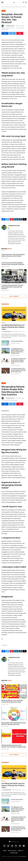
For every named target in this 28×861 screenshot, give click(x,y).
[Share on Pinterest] (19, 33)
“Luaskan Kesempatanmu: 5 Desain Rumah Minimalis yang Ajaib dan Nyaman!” (12, 286)
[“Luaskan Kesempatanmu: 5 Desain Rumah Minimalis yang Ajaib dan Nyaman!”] (14, 276)
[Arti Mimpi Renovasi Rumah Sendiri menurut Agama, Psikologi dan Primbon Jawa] (5, 351)
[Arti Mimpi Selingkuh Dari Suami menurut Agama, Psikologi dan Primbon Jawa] (5, 361)
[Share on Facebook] (5, 33)
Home (2, 6)
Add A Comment (14, 296)
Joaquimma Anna (10, 25)
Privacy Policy (12, 850)
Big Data (4, 645)
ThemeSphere (22, 856)
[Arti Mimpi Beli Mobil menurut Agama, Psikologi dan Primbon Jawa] (14, 314)
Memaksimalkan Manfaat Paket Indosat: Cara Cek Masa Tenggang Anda (13, 746)
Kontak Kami (14, 852)
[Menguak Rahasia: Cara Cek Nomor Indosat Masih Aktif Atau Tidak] (14, 691)
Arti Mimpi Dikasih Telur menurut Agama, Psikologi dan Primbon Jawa (18, 370)
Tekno (3, 383)
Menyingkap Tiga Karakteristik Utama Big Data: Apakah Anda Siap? (13, 723)
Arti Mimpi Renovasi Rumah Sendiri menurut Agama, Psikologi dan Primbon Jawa (17, 351)
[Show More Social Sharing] (25, 33)
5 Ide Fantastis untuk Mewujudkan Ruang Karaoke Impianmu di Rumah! (12, 263)
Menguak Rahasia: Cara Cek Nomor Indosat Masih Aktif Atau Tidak (12, 701)
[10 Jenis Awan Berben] (5, 343)
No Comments (20, 27)
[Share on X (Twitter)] (12, 33)
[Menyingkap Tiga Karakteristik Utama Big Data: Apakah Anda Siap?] (14, 714)
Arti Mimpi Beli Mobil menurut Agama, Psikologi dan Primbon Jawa (12, 327)
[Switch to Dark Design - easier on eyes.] (23, 2)
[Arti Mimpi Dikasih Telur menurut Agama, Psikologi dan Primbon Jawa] (5, 370)
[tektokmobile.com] (14, 2)
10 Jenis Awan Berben (17, 341)
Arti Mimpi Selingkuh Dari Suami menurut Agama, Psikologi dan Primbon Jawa (18, 361)
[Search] (26, 2)
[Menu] (2, 2)
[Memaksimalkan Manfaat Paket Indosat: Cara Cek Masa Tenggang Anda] (14, 736)
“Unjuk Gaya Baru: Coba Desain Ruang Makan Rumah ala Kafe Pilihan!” (12, 255)
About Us (20, 850)
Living (3, 10)
